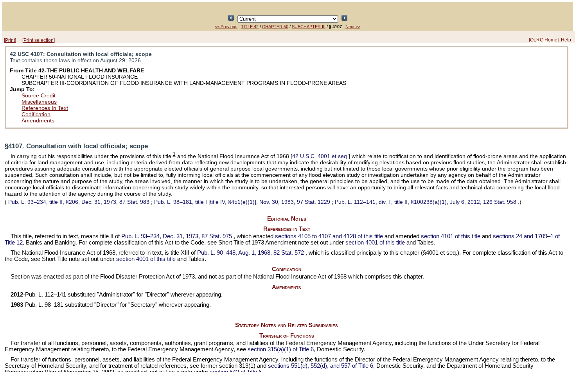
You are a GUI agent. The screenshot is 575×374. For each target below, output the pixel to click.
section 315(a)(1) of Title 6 (281, 349)
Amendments (38, 120)
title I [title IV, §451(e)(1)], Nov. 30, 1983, (242, 202)
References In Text (45, 108)
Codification (36, 114)
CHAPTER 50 (275, 26)
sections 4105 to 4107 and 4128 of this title (329, 236)
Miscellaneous (39, 102)
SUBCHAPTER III (308, 26)
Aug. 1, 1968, (250, 253)
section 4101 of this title (450, 236)
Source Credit (39, 95)
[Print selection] (38, 40)
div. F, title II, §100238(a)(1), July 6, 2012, (425, 202)
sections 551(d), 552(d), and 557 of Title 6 (320, 366)
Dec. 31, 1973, (176, 236)
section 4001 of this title (375, 242)
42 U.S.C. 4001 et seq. (320, 156)
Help (566, 40)
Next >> (352, 26)
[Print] (10, 40)
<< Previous (226, 26)
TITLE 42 (250, 26)
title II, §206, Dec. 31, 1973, (78, 202)
